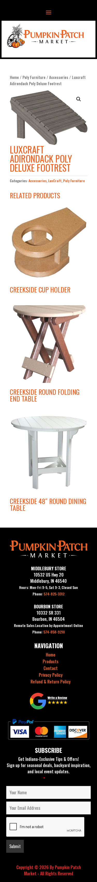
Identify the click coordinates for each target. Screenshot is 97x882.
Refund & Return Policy (51, 682)
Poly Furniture (34, 77)
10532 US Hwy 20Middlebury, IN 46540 (48, 578)
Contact (50, 668)
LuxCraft (55, 180)
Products (50, 661)
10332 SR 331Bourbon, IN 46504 (48, 616)
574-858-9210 (48, 632)
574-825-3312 (48, 593)
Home (14, 77)
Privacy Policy (51, 675)
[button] (78, 99)
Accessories (58, 77)
